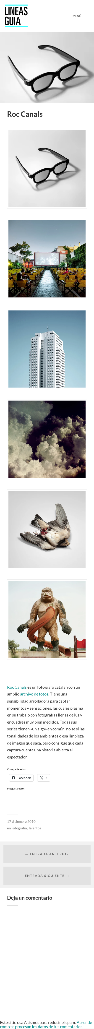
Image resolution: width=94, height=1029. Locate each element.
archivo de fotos (34, 693)
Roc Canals (17, 687)
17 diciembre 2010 (21, 821)
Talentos (34, 828)
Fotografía (19, 828)
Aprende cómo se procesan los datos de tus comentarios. (46, 1024)
